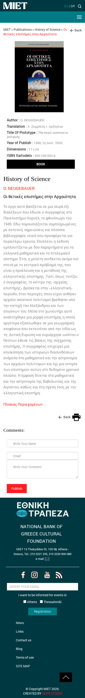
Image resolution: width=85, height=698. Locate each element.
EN (66, 6)
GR (72, 6)
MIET (7, 29)
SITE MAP (23, 666)
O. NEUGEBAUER (19, 188)
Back (78, 30)
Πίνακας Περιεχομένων (23, 404)
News (20, 623)
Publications (23, 29)
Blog (19, 649)
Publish (16, 488)
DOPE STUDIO (52, 693)
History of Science (48, 29)
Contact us (23, 640)
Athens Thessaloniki (44, 602)
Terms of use (25, 657)
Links (20, 631)
